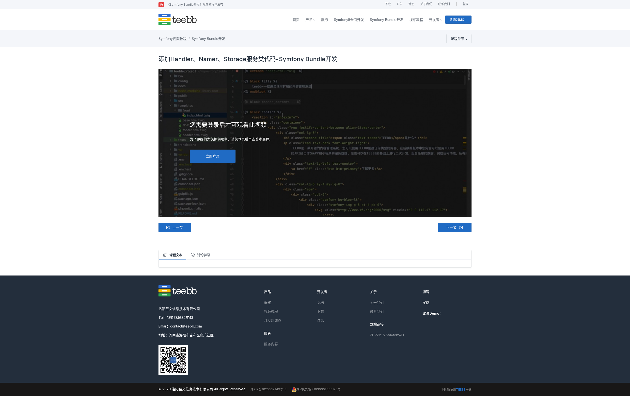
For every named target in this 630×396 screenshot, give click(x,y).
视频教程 (416, 19)
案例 (426, 302)
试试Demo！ (433, 313)
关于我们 (426, 4)
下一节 (451, 227)
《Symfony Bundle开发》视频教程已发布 (191, 4)
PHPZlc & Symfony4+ (387, 335)
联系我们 (444, 4)
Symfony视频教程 (172, 38)
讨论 (320, 320)
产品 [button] (308, 19)
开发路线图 (272, 320)
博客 (426, 292)
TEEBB (461, 389)
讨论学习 (203, 255)
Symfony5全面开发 (349, 19)
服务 (324, 19)
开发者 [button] (434, 19)
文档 (320, 302)
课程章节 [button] (457, 38)
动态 (411, 4)
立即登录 (213, 156)
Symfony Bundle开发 (386, 19)
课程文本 (176, 255)
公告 (400, 4)
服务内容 (271, 344)
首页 (296, 19)
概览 (267, 302)
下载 (388, 4)
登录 (466, 4)
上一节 (178, 227)
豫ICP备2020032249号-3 (268, 389)
